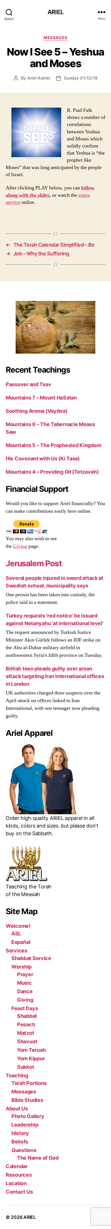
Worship (21, 967)
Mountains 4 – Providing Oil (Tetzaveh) (52, 472)
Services (16, 951)
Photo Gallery (27, 1116)
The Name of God (38, 1158)
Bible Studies (27, 1100)
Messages (55, 37)
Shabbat (27, 1016)
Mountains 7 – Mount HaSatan (41, 398)
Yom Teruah (31, 1050)
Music (24, 983)
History (20, 1133)
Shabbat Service (31, 958)
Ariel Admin (38, 78)
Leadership (24, 1125)
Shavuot (27, 1041)
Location (16, 1183)
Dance (25, 991)
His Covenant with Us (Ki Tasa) (43, 458)
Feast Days (24, 1008)
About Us (17, 1109)
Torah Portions (29, 1083)
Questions (23, 1150)
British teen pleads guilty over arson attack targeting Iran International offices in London (55, 676)
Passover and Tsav (28, 384)
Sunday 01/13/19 (80, 78)
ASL (16, 934)
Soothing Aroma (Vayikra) (36, 411)
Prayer (25, 974)
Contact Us (19, 1192)
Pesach (26, 1024)
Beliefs (19, 1142)
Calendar (17, 1166)
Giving (20, 546)
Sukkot (25, 1067)
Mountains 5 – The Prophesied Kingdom (53, 445)
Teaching (17, 1075)
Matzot (25, 1033)
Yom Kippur (31, 1058)
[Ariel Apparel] (55, 779)
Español (20, 942)
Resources (19, 1175)
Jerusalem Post (34, 563)
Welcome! (18, 926)
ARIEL (55, 12)
